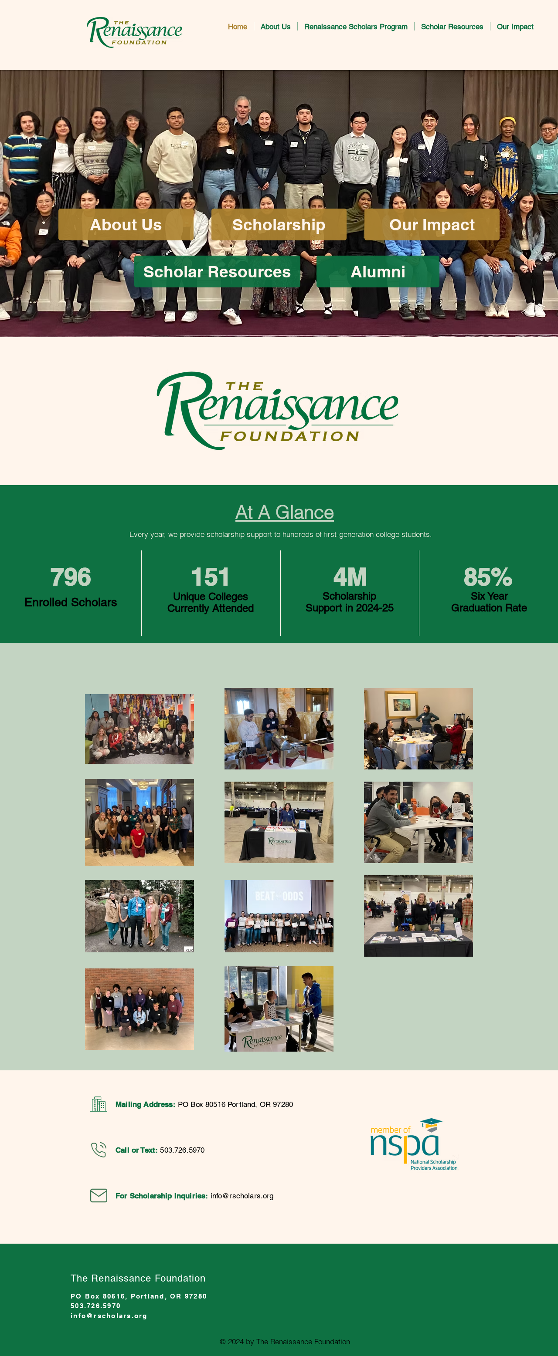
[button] (275, 26)
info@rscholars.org (242, 1195)
